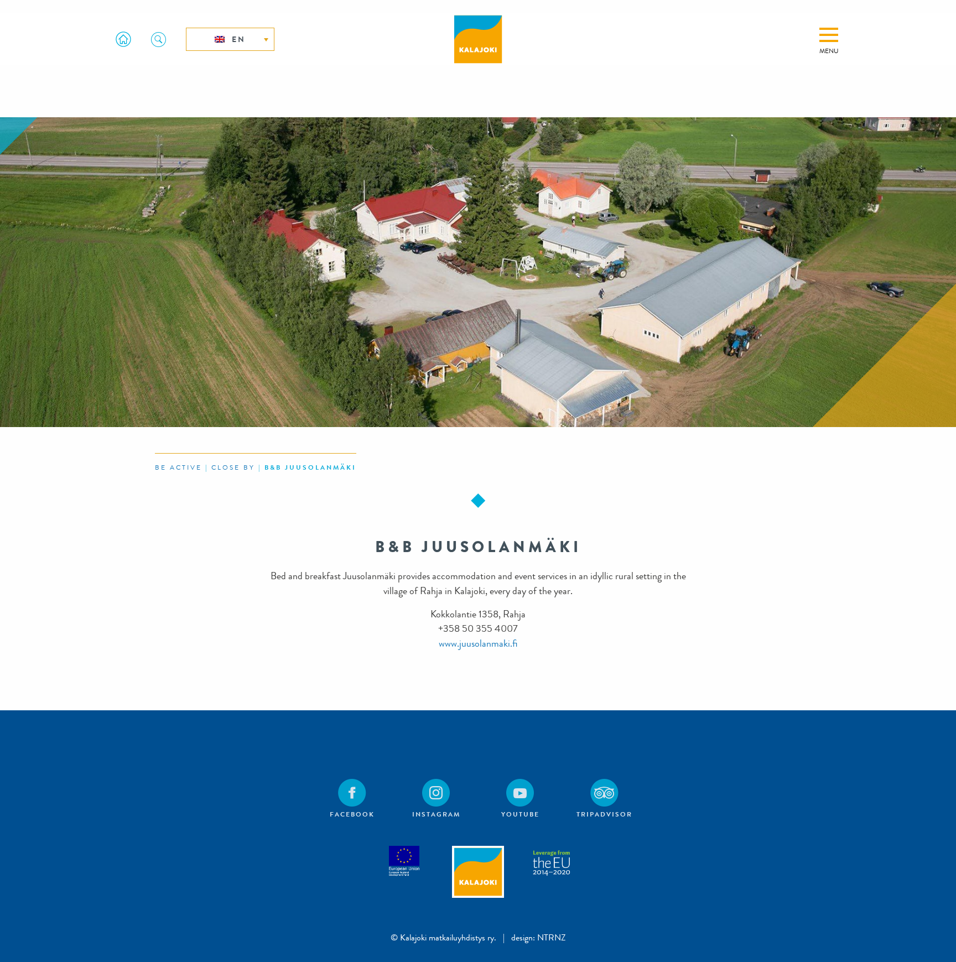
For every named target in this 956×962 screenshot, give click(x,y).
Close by (233, 467)
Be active (178, 467)
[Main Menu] (828, 35)
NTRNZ (551, 937)
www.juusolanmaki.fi (478, 644)
